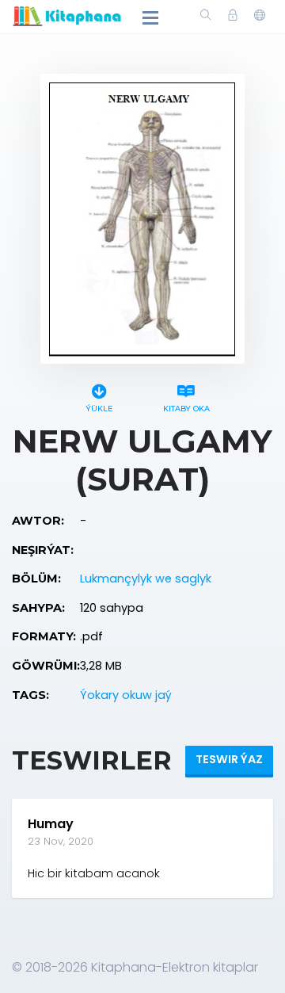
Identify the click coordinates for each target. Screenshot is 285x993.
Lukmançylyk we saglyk (145, 578)
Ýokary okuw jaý (126, 695)
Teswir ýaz (229, 759)
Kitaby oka (186, 408)
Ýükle (99, 408)
